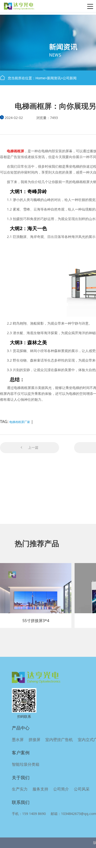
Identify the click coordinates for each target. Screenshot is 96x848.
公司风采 (82, 789)
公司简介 (61, 789)
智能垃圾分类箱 (25, 764)
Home (40, 78)
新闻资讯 (54, 78)
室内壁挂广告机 (59, 739)
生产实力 (20, 789)
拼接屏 (34, 739)
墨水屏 (18, 739)
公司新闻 (70, 78)
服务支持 (40, 789)
